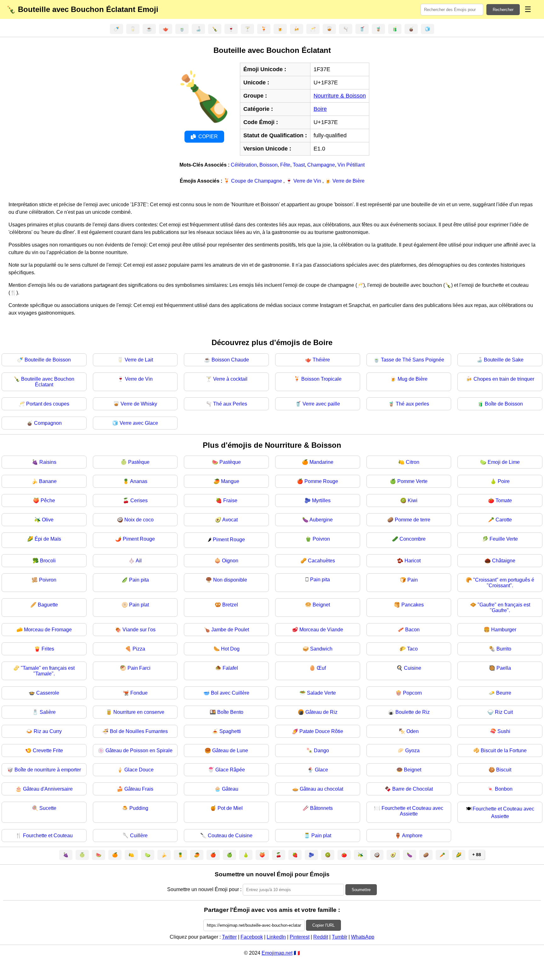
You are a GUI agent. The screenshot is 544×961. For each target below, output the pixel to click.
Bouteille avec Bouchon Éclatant (47, 381)
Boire (320, 109)
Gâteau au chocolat (321, 789)
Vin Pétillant (351, 165)
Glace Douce (139, 769)
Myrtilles (321, 500)
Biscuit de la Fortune (504, 750)
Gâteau (230, 789)
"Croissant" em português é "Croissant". (503, 582)
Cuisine (412, 668)
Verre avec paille (321, 404)
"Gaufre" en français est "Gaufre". (504, 607)
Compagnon (48, 423)
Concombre (413, 539)
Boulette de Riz (412, 712)
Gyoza (412, 750)
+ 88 (476, 854)
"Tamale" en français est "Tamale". (48, 670)
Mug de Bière (413, 379)
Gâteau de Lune (230, 750)
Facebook (252, 937)
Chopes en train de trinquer (503, 379)
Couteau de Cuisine (230, 835)
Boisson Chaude (230, 359)
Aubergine (321, 519)
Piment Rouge (139, 539)
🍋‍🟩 (147, 854)
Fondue (139, 693)
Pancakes (412, 604)
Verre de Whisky (139, 404)
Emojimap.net (277, 953)
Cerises (139, 500)
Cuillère (139, 835)
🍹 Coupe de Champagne (253, 181)
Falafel (230, 668)
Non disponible (230, 580)
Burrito (503, 648)
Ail (139, 560)
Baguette (48, 604)
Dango (321, 750)
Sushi (503, 731)
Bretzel (230, 604)
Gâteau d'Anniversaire (48, 789)
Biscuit (503, 769)
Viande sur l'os (139, 629)
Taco (412, 648)
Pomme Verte (412, 481)
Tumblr (339, 937)
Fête (285, 165)
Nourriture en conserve (138, 712)
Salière (48, 712)
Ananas (138, 481)
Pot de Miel (230, 808)
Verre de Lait (139, 359)
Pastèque (139, 462)
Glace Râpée (230, 769)
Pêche (48, 500)
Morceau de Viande (321, 629)
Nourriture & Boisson (340, 96)
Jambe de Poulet (230, 629)
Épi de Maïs (48, 539)
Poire (504, 481)
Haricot (413, 560)
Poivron (321, 539)
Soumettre (361, 889)
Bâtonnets (321, 808)
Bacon (412, 629)
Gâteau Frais (138, 789)
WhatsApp (362, 937)
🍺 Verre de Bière (345, 181)
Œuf (321, 668)
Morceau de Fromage (48, 629)
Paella (503, 668)
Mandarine (321, 462)
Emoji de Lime (504, 462)
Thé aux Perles (230, 404)
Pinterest (299, 937)
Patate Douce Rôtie (321, 731)
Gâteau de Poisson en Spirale (139, 750)
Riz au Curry (48, 731)
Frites (48, 648)
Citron (412, 462)
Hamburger (503, 629)
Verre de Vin (139, 379)
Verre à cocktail (230, 379)
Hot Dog (230, 648)
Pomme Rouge (321, 481)
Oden (412, 731)
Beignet (321, 604)
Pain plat (139, 604)
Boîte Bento (230, 712)
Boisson (268, 165)
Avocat (230, 519)
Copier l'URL (323, 925)
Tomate (504, 500)
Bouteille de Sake (504, 359)
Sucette (47, 808)
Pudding (138, 808)
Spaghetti (230, 731)
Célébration (244, 165)
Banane (48, 481)
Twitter (229, 937)
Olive (48, 519)
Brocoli (48, 560)
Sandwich (321, 648)
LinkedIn (276, 937)
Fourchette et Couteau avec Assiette (412, 810)
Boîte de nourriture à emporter (47, 769)
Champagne (321, 165)
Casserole (47, 693)
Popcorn (412, 693)
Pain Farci (139, 668)
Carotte (504, 519)
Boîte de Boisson (504, 404)
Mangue (230, 481)
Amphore (412, 835)
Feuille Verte (504, 539)
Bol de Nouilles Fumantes (139, 731)
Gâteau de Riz (321, 712)
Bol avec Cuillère (230, 693)
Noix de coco (139, 519)
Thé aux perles (412, 404)
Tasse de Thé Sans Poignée (412, 359)
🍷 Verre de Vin (304, 181)
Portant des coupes (47, 404)
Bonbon (504, 789)
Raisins (47, 462)
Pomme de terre (412, 519)
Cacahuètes (321, 560)
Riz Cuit (504, 712)
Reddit (320, 937)
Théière (321, 359)
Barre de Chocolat (412, 789)
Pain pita (139, 580)
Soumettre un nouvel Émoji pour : (204, 889)
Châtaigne (503, 560)
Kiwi (412, 500)
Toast (299, 165)
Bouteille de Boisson (48, 359)
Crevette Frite (48, 750)
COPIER (208, 136)
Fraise (230, 500)
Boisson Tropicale (321, 379)
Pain (412, 580)
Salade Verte (321, 693)
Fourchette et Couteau (48, 835)
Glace (321, 769)
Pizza (139, 648)
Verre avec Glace (139, 423)
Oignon (230, 560)
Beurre (503, 693)
